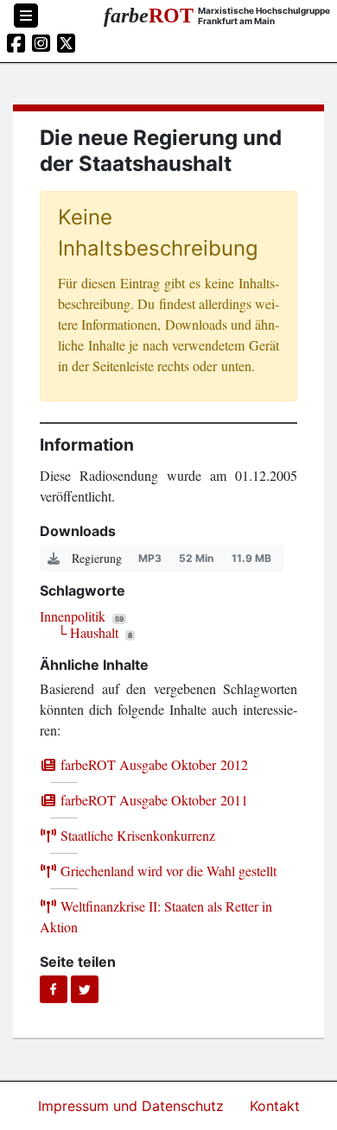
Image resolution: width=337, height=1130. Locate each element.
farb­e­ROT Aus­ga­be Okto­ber (152, 764)
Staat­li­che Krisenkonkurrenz (136, 835)
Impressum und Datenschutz (133, 1105)
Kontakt (275, 1105)
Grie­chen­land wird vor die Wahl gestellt (167, 871)
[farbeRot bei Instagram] (41, 43)
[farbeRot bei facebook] (16, 43)
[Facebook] (53, 989)
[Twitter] (85, 989)
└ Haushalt (87, 632)
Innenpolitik (72, 616)
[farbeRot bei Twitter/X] (66, 43)
